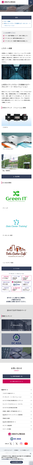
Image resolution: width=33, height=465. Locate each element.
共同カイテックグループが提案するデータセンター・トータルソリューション (17, 24)
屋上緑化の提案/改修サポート (9, 422)
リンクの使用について (24, 450)
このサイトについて (8, 450)
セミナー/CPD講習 (7, 429)
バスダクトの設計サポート (9, 393)
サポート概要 (7, 21)
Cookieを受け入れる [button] (16, 462)
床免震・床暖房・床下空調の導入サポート (12, 411)
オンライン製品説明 (7, 425)
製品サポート (5, 389)
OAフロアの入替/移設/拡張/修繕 (10, 407)
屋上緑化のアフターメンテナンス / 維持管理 (12, 414)
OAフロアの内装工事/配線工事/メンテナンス (13, 400)
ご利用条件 (16, 450)
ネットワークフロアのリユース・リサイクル (13, 404)
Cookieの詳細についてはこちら (9, 459)
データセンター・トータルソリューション (12, 397)
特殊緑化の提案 (6, 418)
